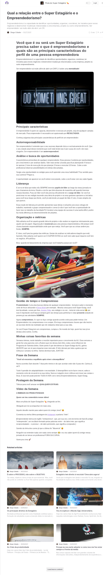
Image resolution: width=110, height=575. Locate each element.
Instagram (51, 414)
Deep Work (41, 308)
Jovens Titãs (46, 310)
